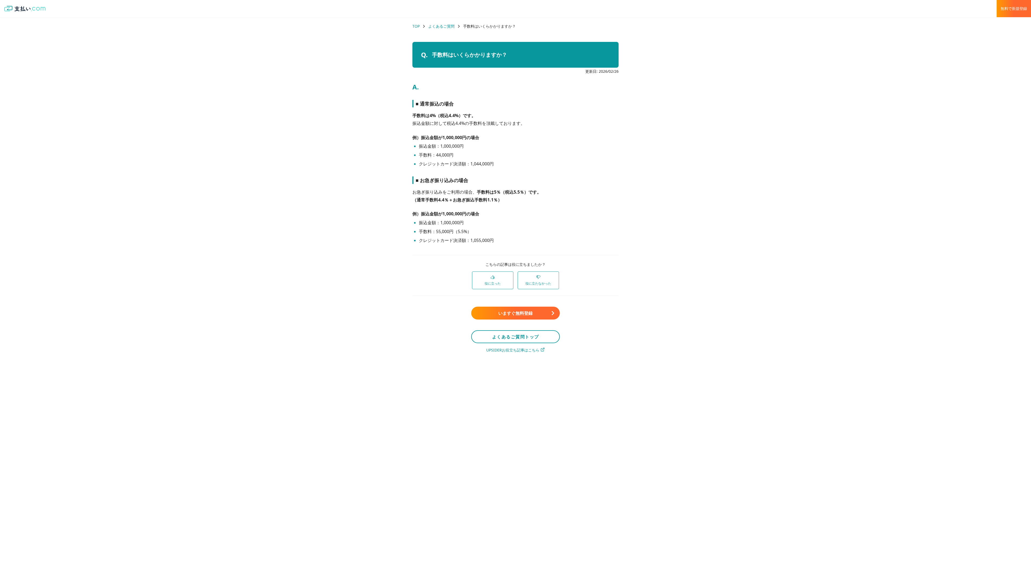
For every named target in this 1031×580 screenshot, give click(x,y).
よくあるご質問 (441, 26)
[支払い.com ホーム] (25, 8)
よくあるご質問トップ (515, 337)
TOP (416, 26)
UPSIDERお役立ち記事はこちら (512, 350)
